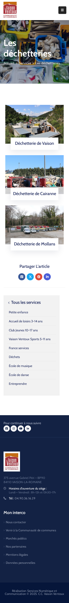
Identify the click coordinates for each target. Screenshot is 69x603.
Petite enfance (18, 312)
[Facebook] (21, 276)
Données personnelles (20, 563)
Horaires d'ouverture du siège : (28, 488)
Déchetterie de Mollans (34, 243)
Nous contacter (16, 522)
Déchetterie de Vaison (34, 143)
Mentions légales (17, 554)
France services (19, 348)
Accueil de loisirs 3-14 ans (25, 321)
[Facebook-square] (7, 428)
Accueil (9, 63)
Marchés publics (16, 538)
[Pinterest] (38, 276)
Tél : (22, 498)
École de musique (20, 366)
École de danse (19, 375)
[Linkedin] (47, 276)
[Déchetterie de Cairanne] (34, 174)
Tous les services (25, 302)
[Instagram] (14, 428)
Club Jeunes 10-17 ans (23, 330)
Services (25, 63)
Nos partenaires (16, 546)
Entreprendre (18, 384)
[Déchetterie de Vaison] (34, 124)
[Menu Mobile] (62, 10)
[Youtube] (21, 428)
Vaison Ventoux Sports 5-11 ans (29, 339)
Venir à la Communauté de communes (31, 530)
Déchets (14, 357)
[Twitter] (30, 276)
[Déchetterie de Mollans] (34, 225)
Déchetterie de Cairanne (34, 193)
